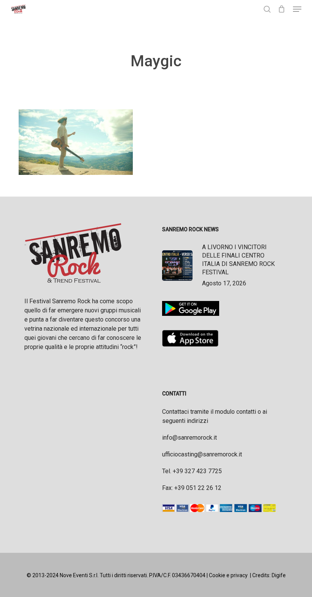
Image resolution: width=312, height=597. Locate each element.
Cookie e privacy (228, 575)
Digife (279, 575)
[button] (297, 9)
